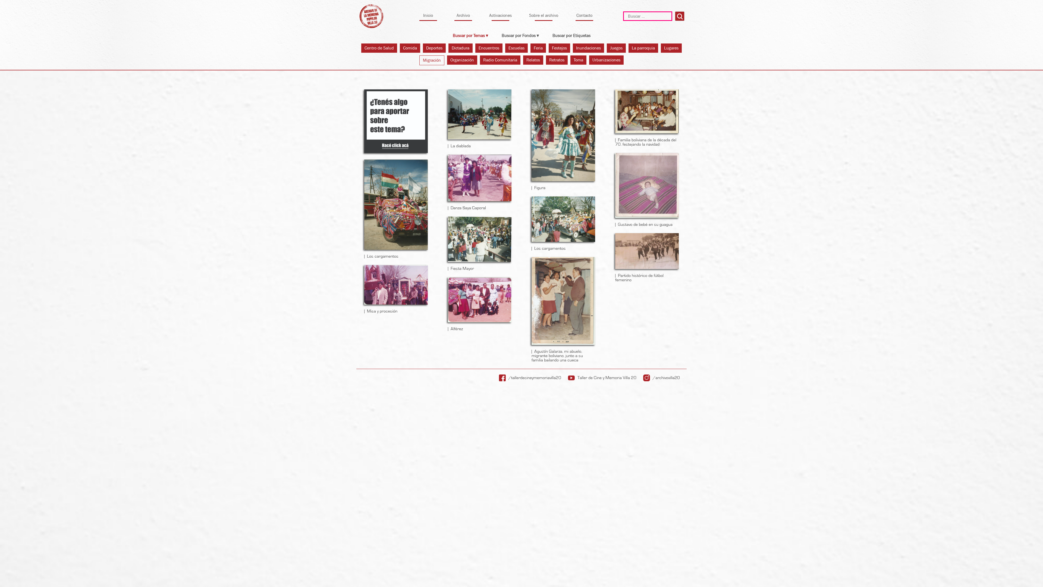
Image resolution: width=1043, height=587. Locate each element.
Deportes (434, 48)
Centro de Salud (379, 48)
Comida (410, 48)
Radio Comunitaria (500, 60)
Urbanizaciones (606, 60)
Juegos (616, 48)
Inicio (428, 15)
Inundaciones (588, 48)
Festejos (559, 48)
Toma (578, 60)
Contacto (584, 15)
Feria (538, 48)
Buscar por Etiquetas (571, 35)
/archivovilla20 (666, 378)
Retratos (556, 60)
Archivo (463, 15)
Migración (432, 60)
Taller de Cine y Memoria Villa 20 (606, 378)
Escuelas (516, 48)
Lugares (671, 48)
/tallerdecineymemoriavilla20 (534, 378)
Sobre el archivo (543, 15)
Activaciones (500, 15)
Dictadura (460, 48)
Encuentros (489, 48)
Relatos (533, 60)
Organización (462, 60)
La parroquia (643, 48)
